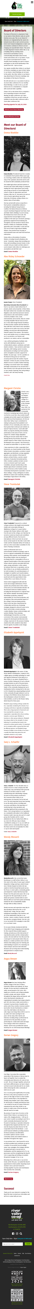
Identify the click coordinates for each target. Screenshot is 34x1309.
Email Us (17, 1229)
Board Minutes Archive (12, 116)
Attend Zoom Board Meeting (14, 109)
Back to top (8, 1179)
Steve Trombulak (14, 627)
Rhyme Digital (23, 1267)
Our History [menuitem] (28, 1253)
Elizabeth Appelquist (15, 737)
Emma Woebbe (13, 251)
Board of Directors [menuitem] (8, 1253)
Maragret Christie (14, 479)
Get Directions (25, 1260)
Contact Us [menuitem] (17, 1255)
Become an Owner (17, 14)
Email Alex (7, 375)
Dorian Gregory (13, 1172)
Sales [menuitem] (15, 1253)
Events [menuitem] (19, 1253)
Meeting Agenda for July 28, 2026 (15, 104)
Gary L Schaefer (12, 831)
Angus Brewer (12, 1030)
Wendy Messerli (12, 953)
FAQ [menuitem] (23, 1253)
